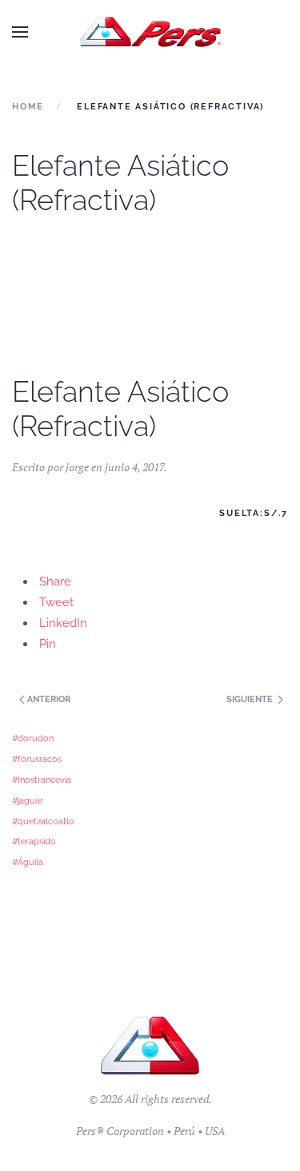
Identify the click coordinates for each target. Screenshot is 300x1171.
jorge (77, 466)
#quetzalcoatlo (43, 821)
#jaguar (27, 800)
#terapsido (34, 841)
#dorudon (33, 738)
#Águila (27, 862)
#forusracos (37, 759)
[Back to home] (150, 32)
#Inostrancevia (41, 779)
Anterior (47, 699)
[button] (20, 32)
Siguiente (250, 699)
